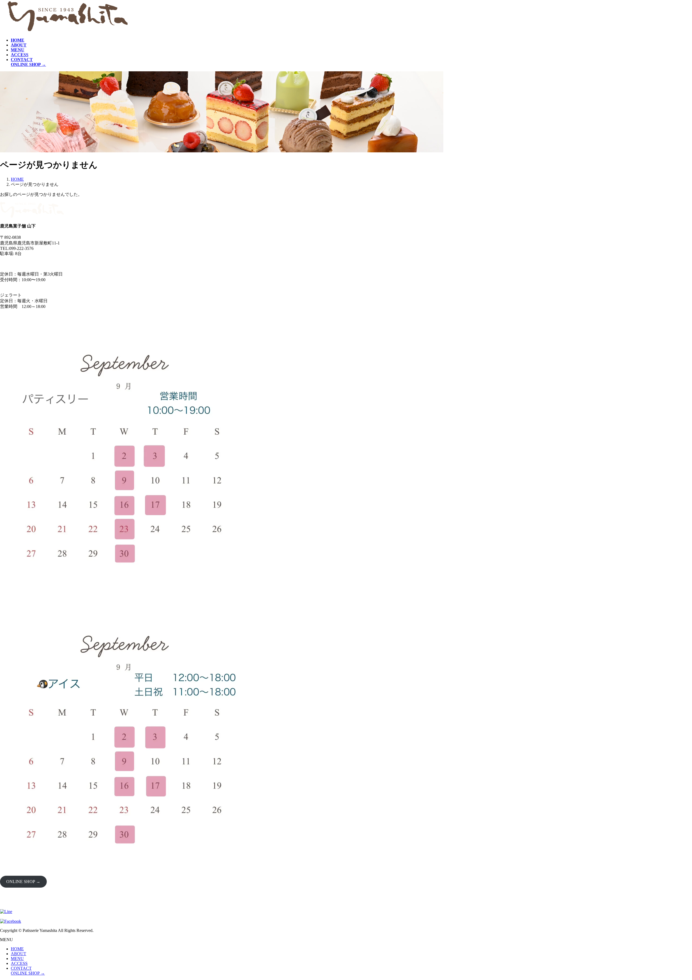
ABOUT (18, 953)
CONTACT (21, 968)
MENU (17, 958)
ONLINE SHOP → (23, 881)
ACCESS (19, 963)
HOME (17, 949)
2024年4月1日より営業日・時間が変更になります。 (49, 263)
